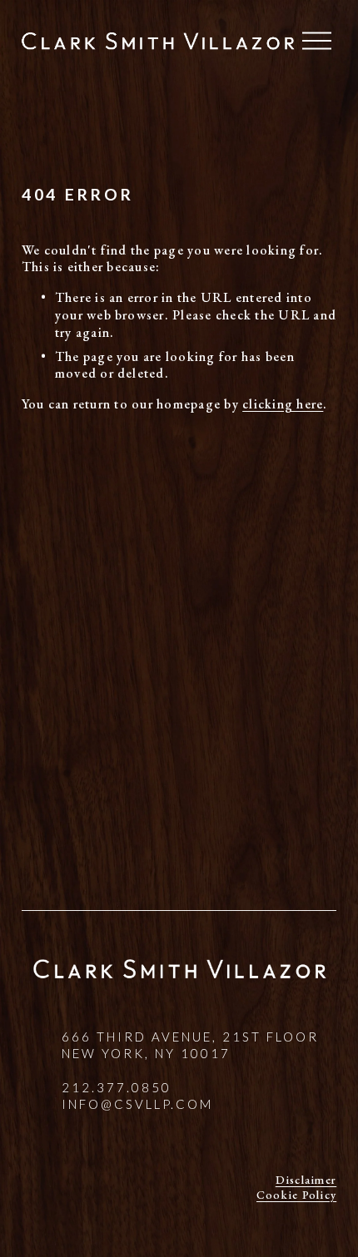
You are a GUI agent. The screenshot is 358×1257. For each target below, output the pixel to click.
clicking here (282, 404)
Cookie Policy (296, 1194)
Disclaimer (306, 1179)
